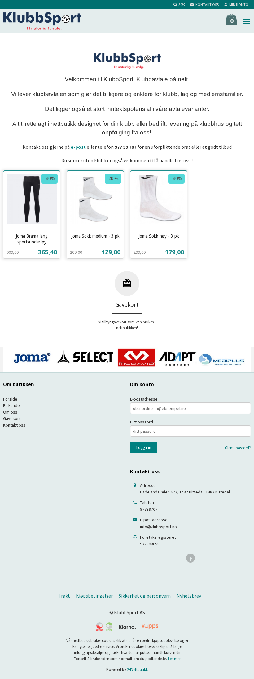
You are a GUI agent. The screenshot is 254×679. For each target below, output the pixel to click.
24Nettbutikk (137, 669)
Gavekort (11, 418)
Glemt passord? (238, 447)
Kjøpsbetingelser (94, 596)
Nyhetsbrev (189, 596)
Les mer (174, 658)
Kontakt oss (14, 425)
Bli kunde (11, 405)
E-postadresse (144, 399)
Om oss (10, 412)
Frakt (64, 596)
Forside (10, 399)
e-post (78, 147)
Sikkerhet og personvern (145, 596)
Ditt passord (141, 422)
